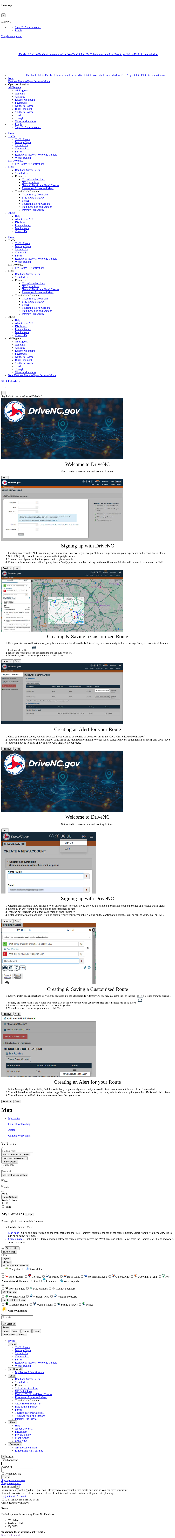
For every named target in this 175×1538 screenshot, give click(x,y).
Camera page (15, 1238)
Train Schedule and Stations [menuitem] (37, 206)
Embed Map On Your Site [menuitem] (29, 1450)
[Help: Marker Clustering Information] (2, 1273)
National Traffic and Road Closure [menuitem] (40, 185)
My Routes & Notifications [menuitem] (29, 163)
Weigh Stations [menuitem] (23, 157)
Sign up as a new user (13, 1480)
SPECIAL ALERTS (12, 381)
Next (5, 477)
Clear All (7, 1262)
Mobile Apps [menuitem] (22, 228)
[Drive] (2, 1179)
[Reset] (2, 1191)
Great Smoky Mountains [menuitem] (35, 194)
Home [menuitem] (11, 133)
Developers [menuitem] (15, 1444)
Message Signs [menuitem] (23, 142)
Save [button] (4, 1535)
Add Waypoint (10, 1161)
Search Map (12, 1248)
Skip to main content (12, 18)
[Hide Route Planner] (6, 1142)
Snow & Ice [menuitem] (21, 145)
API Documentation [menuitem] (26, 1447)
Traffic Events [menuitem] (22, 139)
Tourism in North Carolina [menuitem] (36, 203)
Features (29, 80)
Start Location (9, 1144)
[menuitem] (94, 27)
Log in (5, 1496)
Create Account (17, 1496)
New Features (32, 375)
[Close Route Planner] (2, 1142)
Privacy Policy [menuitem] (23, 225)
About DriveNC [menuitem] (24, 219)
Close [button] (4, 1255)
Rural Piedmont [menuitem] (23, 108)
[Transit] (2, 1185)
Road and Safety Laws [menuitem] (27, 170)
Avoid (4, 1203)
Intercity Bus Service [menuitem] (33, 209)
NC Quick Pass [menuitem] (30, 182)
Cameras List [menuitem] (22, 148)
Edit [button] (9, 1535)
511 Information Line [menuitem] (33, 179)
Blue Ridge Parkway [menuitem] (33, 197)
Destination (7, 1164)
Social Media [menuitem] (22, 173)
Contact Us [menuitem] (21, 231)
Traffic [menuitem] (11, 136)
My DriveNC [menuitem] (15, 160)
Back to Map (9, 1251)
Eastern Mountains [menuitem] (25, 99)
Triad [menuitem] (18, 115)
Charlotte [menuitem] (20, 96)
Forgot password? (11, 1483)
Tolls (8, 1206)
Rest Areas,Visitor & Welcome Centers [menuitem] (36, 154)
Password (6, 1466)
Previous (7, 568)
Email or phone (9, 1460)
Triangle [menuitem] (19, 118)
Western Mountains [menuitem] (25, 121)
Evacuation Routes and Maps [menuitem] (37, 188)
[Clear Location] (2, 1321)
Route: (5, 1508)
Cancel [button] (16, 1535)
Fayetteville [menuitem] (21, 102)
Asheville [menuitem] (20, 93)
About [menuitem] (11, 212)
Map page (13, 1232)
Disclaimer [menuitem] (21, 222)
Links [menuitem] (11, 166)
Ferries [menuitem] (18, 151)
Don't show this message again (22, 1499)
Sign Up (28, 27)
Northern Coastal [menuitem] (24, 105)
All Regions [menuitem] (21, 90)
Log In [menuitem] (18, 30)
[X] (10, 54)
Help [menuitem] (17, 216)
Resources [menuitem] (20, 1385)
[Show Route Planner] (2, 1248)
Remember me (13, 1473)
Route (6, 1327)
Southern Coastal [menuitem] (24, 112)
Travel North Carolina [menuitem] (27, 1400)
